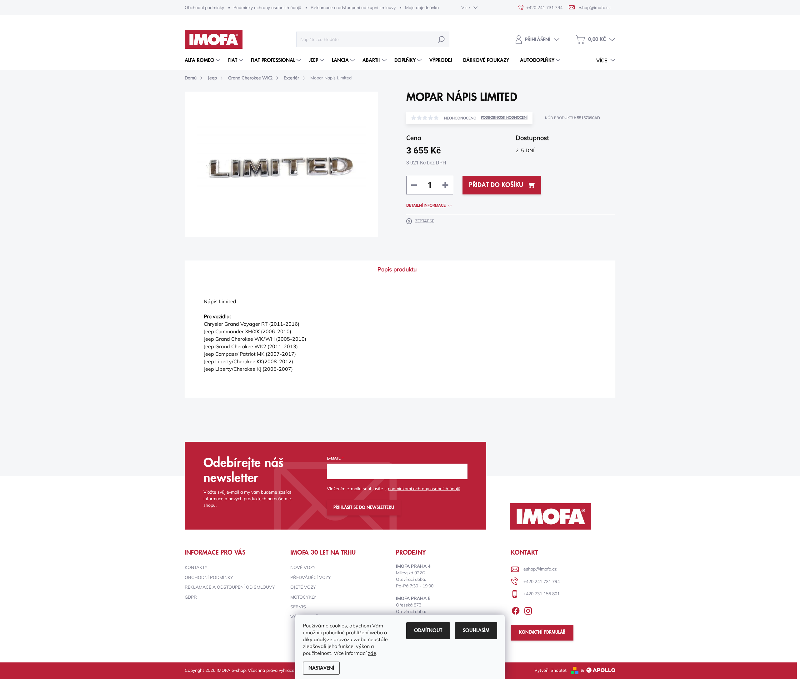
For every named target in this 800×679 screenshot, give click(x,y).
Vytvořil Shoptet (550, 670)
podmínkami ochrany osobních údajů (424, 488)
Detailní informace (426, 205)
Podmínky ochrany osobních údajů (267, 7)
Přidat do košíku (496, 185)
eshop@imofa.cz (540, 569)
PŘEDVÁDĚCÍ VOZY (310, 577)
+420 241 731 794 (541, 581)
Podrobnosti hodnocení (504, 118)
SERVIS (298, 607)
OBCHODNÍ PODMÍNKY (209, 577)
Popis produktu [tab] (397, 269)
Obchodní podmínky (204, 7)
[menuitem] (203, 60)
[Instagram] (528, 609)
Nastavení (321, 668)
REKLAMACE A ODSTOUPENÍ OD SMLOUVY (230, 587)
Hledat (441, 39)
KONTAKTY (196, 567)
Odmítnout (428, 630)
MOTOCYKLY (303, 597)
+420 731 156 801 (541, 593)
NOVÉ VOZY (303, 567)
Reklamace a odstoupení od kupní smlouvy (353, 7)
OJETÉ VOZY (303, 587)
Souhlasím (476, 630)
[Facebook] (515, 609)
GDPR (191, 597)
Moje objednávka (422, 7)
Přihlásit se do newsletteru (363, 507)
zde (372, 653)
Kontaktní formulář (542, 632)
